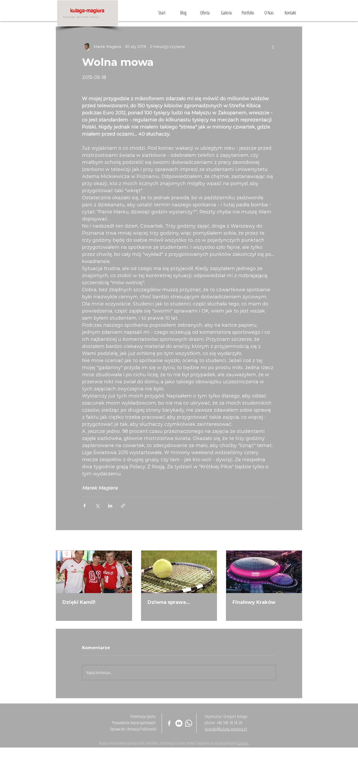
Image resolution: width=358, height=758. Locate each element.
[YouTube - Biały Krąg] (178, 723)
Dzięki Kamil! (78, 602)
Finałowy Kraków (253, 602)
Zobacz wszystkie (286, 540)
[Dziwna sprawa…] (179, 572)
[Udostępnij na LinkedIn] (110, 505)
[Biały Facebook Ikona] (169, 723)
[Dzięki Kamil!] (94, 572)
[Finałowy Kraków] (264, 572)
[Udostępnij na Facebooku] (84, 505)
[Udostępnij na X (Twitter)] (97, 505)
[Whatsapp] (188, 723)
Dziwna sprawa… (169, 602)
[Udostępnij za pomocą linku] (123, 505)
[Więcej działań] (273, 47)
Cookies (242, 743)
